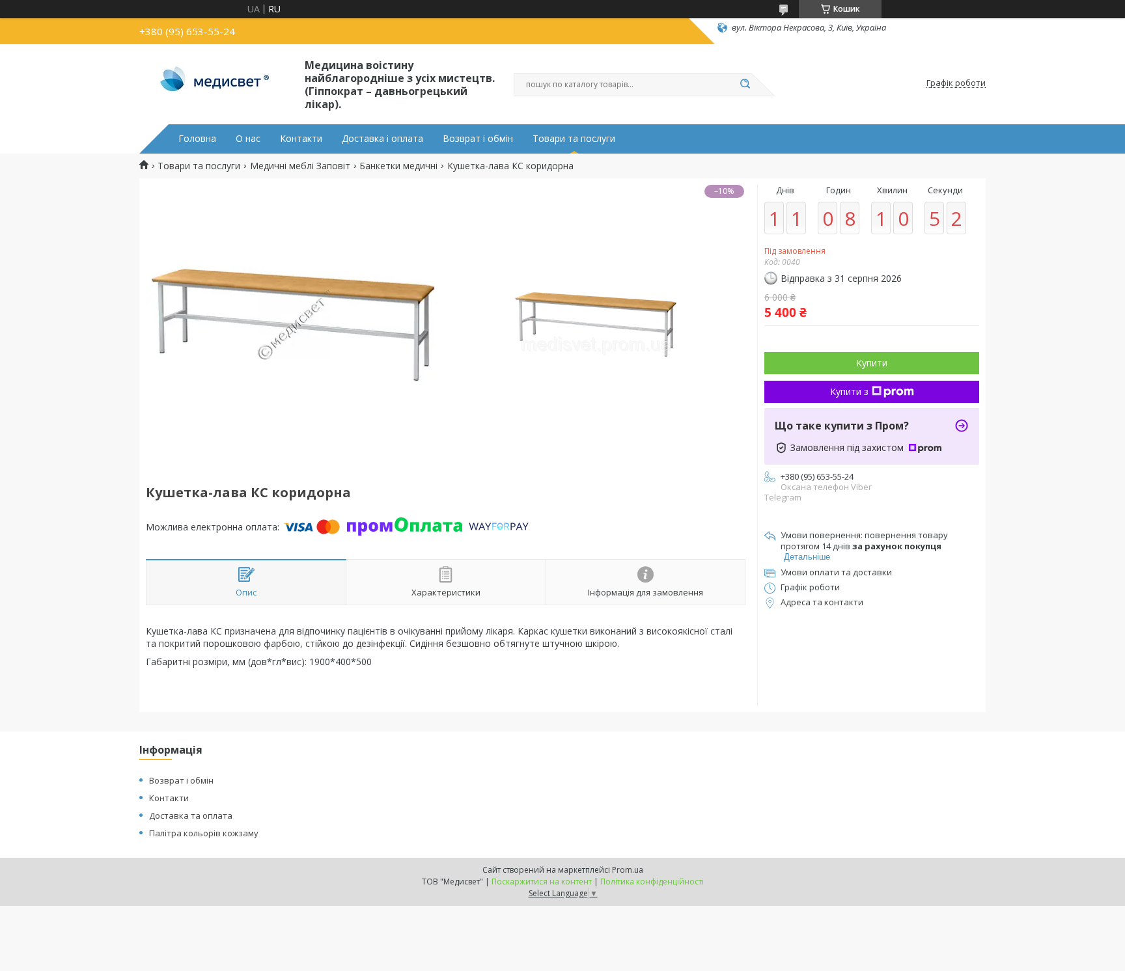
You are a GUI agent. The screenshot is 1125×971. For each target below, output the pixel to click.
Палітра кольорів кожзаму (203, 833)
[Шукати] (745, 84)
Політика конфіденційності (652, 881)
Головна (197, 138)
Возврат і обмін (478, 138)
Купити (871, 363)
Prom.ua (627, 869)
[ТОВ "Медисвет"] (216, 83)
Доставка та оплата (190, 815)
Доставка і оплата (382, 138)
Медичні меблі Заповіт (300, 166)
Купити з (849, 391)
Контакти (301, 138)
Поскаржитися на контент (542, 881)
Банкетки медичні (398, 166)
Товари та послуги (574, 138)
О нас (248, 138)
